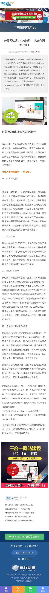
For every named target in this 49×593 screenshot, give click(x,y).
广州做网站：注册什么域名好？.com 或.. (19, 505)
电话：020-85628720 (24, 553)
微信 (30, 591)
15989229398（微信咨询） (24, 536)
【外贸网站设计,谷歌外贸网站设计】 (19, 59)
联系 (43, 591)
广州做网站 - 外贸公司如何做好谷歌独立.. (19, 521)
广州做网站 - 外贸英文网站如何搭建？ (18, 517)
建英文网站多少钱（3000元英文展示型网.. (20, 513)
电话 (18, 591)
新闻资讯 (12, 52)
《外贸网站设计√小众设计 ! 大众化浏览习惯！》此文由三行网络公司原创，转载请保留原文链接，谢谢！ (24, 415)
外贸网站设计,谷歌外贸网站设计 (19, 131)
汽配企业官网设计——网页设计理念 (17, 509)
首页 (6, 591)
